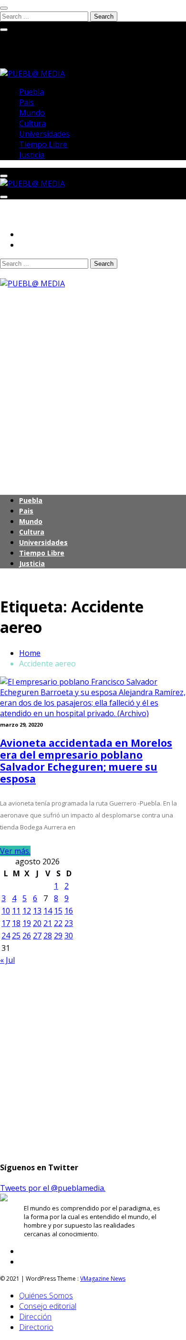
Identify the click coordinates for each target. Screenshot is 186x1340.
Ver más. (15, 851)
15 (58, 910)
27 (37, 935)
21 (47, 923)
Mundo (32, 113)
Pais (26, 102)
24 (5, 935)
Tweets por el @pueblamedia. (52, 1188)
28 (47, 935)
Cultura (32, 123)
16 (68, 910)
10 (5, 910)
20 (37, 923)
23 (68, 923)
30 (68, 935)
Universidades (44, 134)
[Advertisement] (93, 382)
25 (16, 935)
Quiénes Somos (46, 1295)
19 (26, 923)
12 (26, 910)
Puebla (31, 92)
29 (58, 935)
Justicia (31, 155)
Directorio (36, 1327)
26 (26, 935)
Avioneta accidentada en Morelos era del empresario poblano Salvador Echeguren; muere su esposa (86, 760)
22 (58, 923)
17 (5, 923)
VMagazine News (102, 1279)
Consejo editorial (47, 1306)
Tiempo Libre (43, 144)
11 (16, 910)
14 (47, 910)
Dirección (35, 1316)
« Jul (7, 960)
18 (16, 923)
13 (37, 910)
